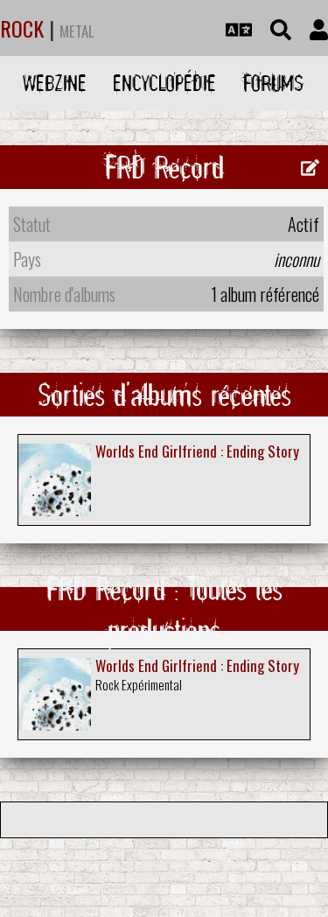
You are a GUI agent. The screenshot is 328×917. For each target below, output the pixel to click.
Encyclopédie (164, 82)
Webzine (55, 82)
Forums (273, 82)
